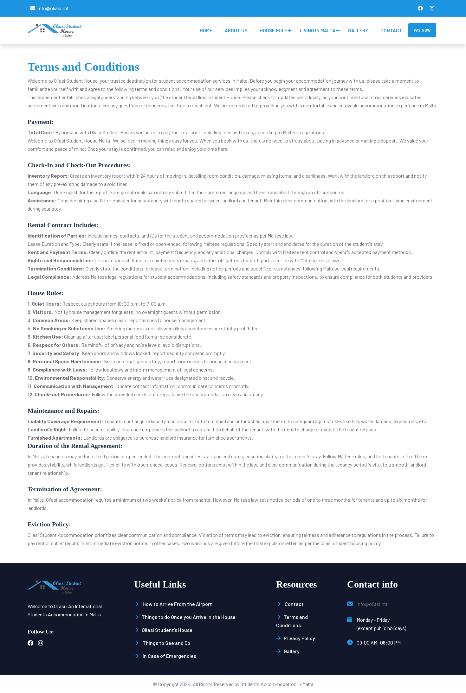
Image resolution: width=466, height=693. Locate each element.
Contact (391, 30)
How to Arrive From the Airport (177, 604)
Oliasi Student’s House (167, 630)
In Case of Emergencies (169, 656)
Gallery (358, 30)
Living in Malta (317, 30)
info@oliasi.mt (53, 8)
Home (206, 30)
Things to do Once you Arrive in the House (189, 617)
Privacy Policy (299, 638)
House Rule (273, 30)
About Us (236, 30)
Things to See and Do (166, 643)
